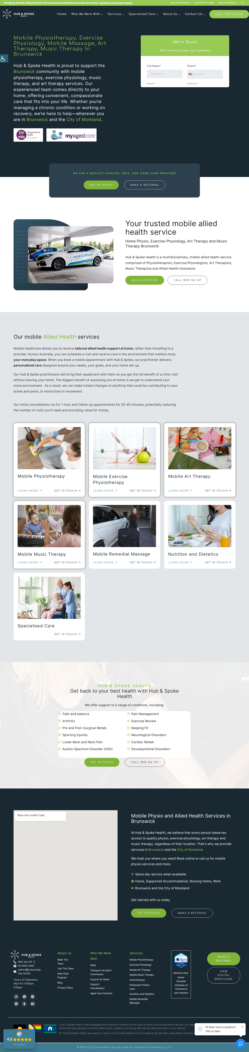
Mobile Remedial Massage (121, 554)
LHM (169, 1047)
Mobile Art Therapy (189, 476)
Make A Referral (227, 3)
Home (61, 14)
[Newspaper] (32, 1004)
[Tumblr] (24, 1004)
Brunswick (24, 71)
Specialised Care (36, 625)
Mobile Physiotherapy (41, 476)
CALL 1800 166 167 (229, 14)
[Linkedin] (32, 996)
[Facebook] (24, 996)
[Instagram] (16, 996)
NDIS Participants (181, 3)
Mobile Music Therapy (42, 554)
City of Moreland (84, 119)
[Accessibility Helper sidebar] (4, 58)
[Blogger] (16, 1004)
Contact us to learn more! (116, 2)
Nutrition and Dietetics (193, 554)
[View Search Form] (242, 3)
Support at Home (204, 3)
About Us (64, 953)
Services (136, 953)
